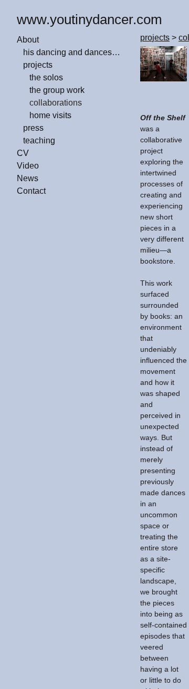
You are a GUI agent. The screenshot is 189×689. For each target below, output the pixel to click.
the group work (57, 90)
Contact (31, 190)
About (28, 39)
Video (28, 165)
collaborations (55, 102)
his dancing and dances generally (72, 52)
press (33, 127)
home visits (50, 115)
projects (37, 64)
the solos (46, 77)
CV (23, 153)
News (27, 178)
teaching (39, 140)
